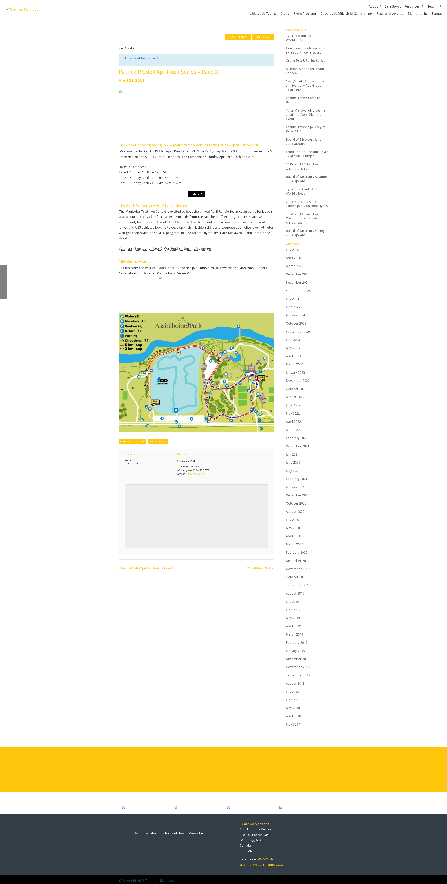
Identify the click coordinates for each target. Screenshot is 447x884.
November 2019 (298, 569)
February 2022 (296, 438)
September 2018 (298, 675)
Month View (238, 36)
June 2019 (293, 610)
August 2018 (295, 683)
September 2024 (298, 291)
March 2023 (294, 364)
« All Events (126, 48)
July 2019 (292, 601)
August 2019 (295, 593)
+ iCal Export (158, 441)
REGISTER (195, 193)
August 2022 (295, 397)
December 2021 (297, 446)
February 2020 (296, 552)
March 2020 (294, 544)
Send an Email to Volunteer (190, 248)
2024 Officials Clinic (259, 568)
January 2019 (295, 651)
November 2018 (298, 667)
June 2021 (293, 462)
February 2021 (296, 479)
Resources (412, 6)
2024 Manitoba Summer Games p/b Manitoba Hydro (307, 204)
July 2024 (292, 299)
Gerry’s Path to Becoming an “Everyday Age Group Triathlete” (305, 85)
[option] (145, 810)
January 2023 (295, 372)
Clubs (285, 13)
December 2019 (297, 561)
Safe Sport (393, 6)
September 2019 (298, 585)
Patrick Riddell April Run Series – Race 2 (145, 568)
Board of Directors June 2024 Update (303, 141)
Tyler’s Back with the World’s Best (301, 191)
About (373, 6)
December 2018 (297, 659)
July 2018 (292, 692)
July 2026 (292, 250)
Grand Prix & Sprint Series (305, 60)
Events (437, 13)
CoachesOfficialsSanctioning (346, 13)
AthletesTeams (262, 13)
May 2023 (293, 348)
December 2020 (297, 495)
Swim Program (305, 13)
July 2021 (292, 454)
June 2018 (293, 700)
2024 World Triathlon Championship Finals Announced (302, 218)
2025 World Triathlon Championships (302, 166)
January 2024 (295, 315)
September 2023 (298, 331)
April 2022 (293, 421)
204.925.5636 (266, 859)
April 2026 (293, 258)
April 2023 (293, 356)
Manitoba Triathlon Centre (145, 211)
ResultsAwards (390, 13)
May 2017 (293, 724)
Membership (417, 13)
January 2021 (295, 487)
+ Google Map (193, 473)
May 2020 (293, 528)
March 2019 (294, 634)
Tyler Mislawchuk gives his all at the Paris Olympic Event (306, 114)
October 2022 (296, 389)
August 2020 (295, 511)
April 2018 (293, 716)
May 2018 (293, 708)
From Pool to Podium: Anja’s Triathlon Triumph (307, 154)
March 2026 (294, 266)
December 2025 (297, 274)
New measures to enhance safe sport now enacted (306, 50)
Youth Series (146, 273)
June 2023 (293, 340)
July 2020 (292, 520)
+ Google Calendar (132, 441)
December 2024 (297, 282)
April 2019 (293, 626)
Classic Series (176, 273)
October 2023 (296, 323)
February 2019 (296, 642)
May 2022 (293, 413)
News (431, 6)
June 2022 (293, 405)
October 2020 (296, 503)
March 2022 (294, 430)
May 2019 (293, 618)
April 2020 (293, 536)
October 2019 (296, 577)
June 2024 (293, 307)
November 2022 (298, 380)
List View (263, 36)
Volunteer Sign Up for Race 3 (141, 248)
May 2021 (293, 470)
